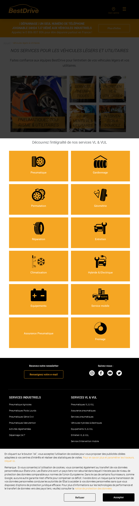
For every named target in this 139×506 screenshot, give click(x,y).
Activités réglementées (20, 429)
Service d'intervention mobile (85, 441)
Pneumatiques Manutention (22, 423)
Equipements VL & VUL (82, 429)
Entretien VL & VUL (80, 435)
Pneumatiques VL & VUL (82, 404)
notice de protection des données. (93, 488)
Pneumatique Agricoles (20, 404)
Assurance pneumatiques (83, 410)
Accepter (118, 497)
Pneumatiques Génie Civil (21, 417)
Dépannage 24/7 (17, 435)
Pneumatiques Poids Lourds (22, 410)
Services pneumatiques (82, 417)
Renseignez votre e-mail (44, 374)
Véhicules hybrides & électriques (86, 423)
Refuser (79, 497)
